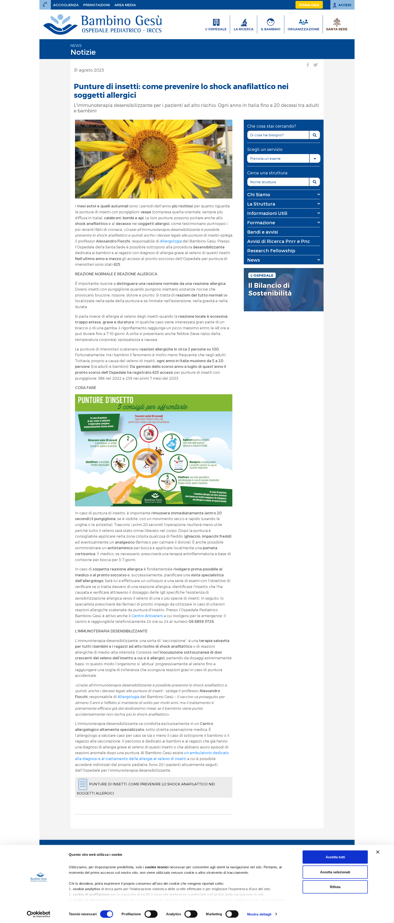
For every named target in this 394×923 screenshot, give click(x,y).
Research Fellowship (271, 250)
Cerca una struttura (267, 172)
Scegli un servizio (265, 149)
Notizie (83, 51)
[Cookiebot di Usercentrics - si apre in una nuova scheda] (39, 914)
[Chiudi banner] (377, 852)
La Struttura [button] (261, 203)
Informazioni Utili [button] (267, 213)
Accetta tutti (335, 857)
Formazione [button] (261, 222)
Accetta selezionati (335, 872)
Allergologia (171, 241)
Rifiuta (335, 887)
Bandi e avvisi (262, 232)
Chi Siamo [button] (258, 194)
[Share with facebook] (308, 64)
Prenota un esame (265, 158)
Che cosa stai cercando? (271, 126)
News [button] (253, 260)
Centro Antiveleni (147, 616)
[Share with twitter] (315, 64)
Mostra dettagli (259, 914)
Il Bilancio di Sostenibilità (270, 289)
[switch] (151, 914)
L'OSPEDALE (262, 275)
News (76, 45)
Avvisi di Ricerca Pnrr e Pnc (278, 241)
